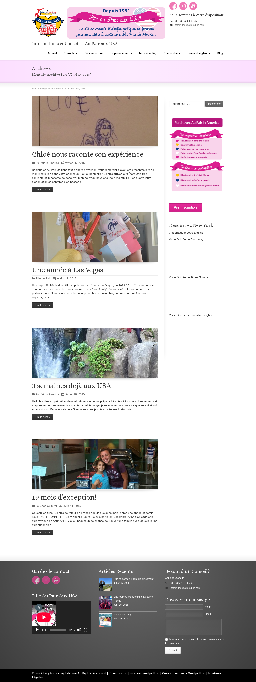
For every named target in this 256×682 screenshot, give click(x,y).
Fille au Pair (43, 278)
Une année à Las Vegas (67, 270)
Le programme (119, 53)
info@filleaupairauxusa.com (189, 25)
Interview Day (148, 53)
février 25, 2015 (75, 162)
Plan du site (118, 673)
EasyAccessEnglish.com (60, 673)
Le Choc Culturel (46, 505)
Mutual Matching (123, 614)
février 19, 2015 (66, 278)
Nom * (208, 606)
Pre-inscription (93, 53)
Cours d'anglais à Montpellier (183, 673)
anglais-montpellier (144, 673)
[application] (61, 617)
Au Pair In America (47, 162)
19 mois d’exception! (64, 497)
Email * (208, 614)
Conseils (69, 53)
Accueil (52, 53)
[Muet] (79, 630)
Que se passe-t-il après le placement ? (134, 579)
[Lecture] (37, 630)
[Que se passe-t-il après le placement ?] (105, 584)
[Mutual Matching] (105, 620)
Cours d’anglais (197, 53)
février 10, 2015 (75, 394)
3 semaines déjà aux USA (71, 385)
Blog (220, 53)
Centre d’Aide (172, 53)
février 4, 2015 (72, 505)
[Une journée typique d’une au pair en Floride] (105, 602)
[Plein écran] (86, 630)
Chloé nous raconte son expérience (87, 154)
